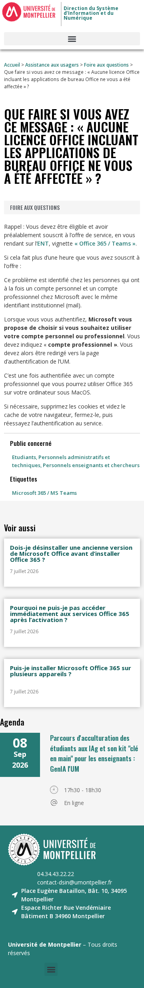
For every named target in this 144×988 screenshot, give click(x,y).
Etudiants (24, 457)
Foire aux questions (106, 64)
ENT (43, 243)
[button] (72, 38)
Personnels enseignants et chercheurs (91, 465)
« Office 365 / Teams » (105, 243)
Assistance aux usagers (52, 64)
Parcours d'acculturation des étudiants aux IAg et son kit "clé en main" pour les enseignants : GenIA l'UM (94, 753)
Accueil (12, 64)
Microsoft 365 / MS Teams (44, 492)
